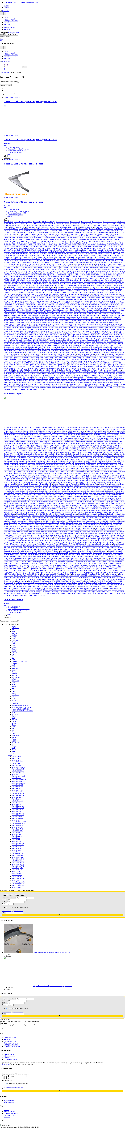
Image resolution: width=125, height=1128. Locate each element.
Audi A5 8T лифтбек (40, 225)
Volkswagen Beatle (54, 377)
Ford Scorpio (82, 259)
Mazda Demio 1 (60, 297)
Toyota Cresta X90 (48, 363)
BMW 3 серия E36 (74, 227)
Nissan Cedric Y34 (90, 320)
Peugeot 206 (49, 336)
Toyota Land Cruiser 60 (48, 368)
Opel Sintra (58, 335)
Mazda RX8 (18, 299)
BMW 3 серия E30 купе (59, 227)
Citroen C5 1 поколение (106, 243)
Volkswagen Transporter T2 (42, 386)
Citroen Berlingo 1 (86, 241)
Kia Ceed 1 (7, 285)
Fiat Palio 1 (76, 252)
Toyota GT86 (61, 365)
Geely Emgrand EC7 (112, 260)
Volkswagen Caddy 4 (107, 377)
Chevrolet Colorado (112, 234)
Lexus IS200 (117, 290)
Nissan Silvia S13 (81, 327)
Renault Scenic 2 (79, 343)
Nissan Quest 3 (48, 327)
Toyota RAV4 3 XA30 (87, 372)
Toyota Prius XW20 (23, 372)
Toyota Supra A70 (9, 375)
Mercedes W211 (85, 305)
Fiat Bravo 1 (24, 252)
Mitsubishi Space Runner (43, 317)
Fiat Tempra (116, 252)
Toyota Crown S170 (114, 363)
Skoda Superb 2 (19, 349)
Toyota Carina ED (103, 357)
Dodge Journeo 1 (10, 250)
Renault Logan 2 (101, 342)
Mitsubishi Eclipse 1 (106, 308)
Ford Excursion (111, 253)
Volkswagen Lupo (83, 380)
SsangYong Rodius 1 (15, 350)
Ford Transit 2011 (29, 260)
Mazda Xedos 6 (50, 299)
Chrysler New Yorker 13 (11, 241)
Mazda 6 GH (53, 296)
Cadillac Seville (70, 230)
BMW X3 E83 (118, 229)
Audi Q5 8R (115, 225)
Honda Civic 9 (89, 266)
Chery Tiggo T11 (69, 232)
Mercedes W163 (97, 303)
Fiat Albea (7, 252)
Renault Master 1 (112, 342)
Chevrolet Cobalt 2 (99, 234)
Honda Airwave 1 (100, 264)
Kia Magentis (71, 285)
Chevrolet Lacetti (80, 236)
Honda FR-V (9, 267)
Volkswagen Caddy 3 (93, 377)
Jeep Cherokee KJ (65, 282)
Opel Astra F (81, 331)
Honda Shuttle (40, 269)
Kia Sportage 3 (10, 289)
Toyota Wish (118, 375)
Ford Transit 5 (56, 260)
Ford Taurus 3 (109, 259)
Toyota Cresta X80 (35, 363)
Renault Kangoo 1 (9, 342)
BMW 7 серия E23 (43, 229)
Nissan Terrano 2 (105, 329)
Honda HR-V (18, 267)
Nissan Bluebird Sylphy (36, 320)
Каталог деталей (9, 19)
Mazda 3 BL (64, 294)
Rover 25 (37, 345)
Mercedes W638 (42, 306)
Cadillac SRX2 (90, 230)
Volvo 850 (116, 386)
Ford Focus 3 (23, 257)
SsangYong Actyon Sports (55, 349)
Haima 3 (20, 264)
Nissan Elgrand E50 (34, 322)
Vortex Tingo (92, 387)
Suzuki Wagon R (38, 356)
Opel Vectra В (105, 335)
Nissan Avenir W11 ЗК (11, 320)
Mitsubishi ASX (102, 306)
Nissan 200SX (18, 319)
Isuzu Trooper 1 (106, 280)
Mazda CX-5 (34, 297)
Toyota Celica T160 (23, 359)
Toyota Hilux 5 (30, 366)
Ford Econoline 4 (60, 253)
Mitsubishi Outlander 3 (87, 313)
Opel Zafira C (14, 336)
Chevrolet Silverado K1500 (50, 238)
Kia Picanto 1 (100, 285)
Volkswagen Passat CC (100, 382)
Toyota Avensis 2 (102, 356)
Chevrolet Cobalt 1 (87, 234)
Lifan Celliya (83, 292)
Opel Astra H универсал (11, 333)
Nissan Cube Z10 (115, 320)
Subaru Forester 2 (53, 350)
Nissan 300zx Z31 (41, 319)
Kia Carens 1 (78, 283)
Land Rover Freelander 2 (114, 289)
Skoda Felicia (51, 347)
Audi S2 (122, 225)
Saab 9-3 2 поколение (74, 345)
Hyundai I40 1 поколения (38, 275)
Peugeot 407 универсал (11, 338)
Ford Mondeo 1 (102, 257)
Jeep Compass (99, 282)
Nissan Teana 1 (73, 329)
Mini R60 (68, 306)
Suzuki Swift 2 (119, 354)
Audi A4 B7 (12, 225)
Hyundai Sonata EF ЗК (98, 276)
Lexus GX (103, 290)
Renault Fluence (115, 340)
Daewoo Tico (87, 246)
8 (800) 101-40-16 (14, 33)
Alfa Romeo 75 (11, 223)
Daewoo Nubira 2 (77, 246)
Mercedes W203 (31, 305)
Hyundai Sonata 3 (66, 276)
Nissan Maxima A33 (115, 322)
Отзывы (6, 7)
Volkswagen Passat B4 (41, 382)
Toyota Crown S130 (61, 363)
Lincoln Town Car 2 (36, 294)
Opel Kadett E (110, 333)
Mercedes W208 (53, 305)
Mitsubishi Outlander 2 (72, 313)
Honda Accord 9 (89, 264)
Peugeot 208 (66, 336)
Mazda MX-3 (120, 297)
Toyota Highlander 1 (113, 365)
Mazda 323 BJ (35, 296)
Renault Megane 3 (40, 343)
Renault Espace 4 (103, 340)
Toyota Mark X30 (33, 370)
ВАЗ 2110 (108, 387)
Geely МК (14, 262)
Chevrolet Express (68, 236)
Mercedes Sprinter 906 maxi (41, 301)
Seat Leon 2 (23, 347)
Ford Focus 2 (14, 257)
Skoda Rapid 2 (107, 347)
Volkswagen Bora (65, 377)
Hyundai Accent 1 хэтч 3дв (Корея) (21, 271)
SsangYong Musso (109, 349)
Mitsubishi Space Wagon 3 (91, 317)
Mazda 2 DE (55, 294)
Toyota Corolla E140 (113, 359)
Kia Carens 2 (99, 283)
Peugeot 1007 (23, 336)
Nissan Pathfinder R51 (110, 324)
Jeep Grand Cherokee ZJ (25, 283)
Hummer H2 (106, 269)
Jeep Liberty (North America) (43, 283)
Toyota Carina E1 (91, 357)
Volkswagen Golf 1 (16, 379)
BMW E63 (99, 229)
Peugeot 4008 (101, 336)
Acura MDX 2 (18, 222)
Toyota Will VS (108, 375)
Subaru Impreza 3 (77, 350)
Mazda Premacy (9, 299)
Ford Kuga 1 (70, 257)
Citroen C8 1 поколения (19, 245)
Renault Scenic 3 (91, 343)
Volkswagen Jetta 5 (47, 380)
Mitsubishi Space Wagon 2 (74, 317)
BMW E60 (92, 229)
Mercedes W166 (108, 303)
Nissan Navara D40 (73, 324)
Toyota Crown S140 (74, 363)
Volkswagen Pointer (10, 384)
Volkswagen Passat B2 (11, 382)
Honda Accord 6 (39, 264)
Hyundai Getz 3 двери (33, 273)
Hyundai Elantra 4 (88, 271)
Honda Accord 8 (78, 264)
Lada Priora (19, 289)
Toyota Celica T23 (62, 359)
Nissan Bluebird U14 (64, 320)
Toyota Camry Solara (36, 357)
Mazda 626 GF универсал (105, 296)
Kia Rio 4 (25, 287)
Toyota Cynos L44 (10, 365)
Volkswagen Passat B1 (113, 380)
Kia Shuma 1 (50, 287)
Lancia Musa (37, 289)
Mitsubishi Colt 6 (33, 308)
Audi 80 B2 (60, 223)
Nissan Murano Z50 (34, 324)
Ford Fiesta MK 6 (103, 255)
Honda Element (113, 266)
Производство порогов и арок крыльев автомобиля (21, 2)
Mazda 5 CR (44, 296)
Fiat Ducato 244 (60, 252)
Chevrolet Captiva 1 (74, 234)
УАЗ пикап (41, 389)
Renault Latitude (79, 342)
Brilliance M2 (38, 230)
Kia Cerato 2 (40, 285)
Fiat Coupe (43, 252)
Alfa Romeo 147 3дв (48, 222)
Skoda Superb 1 (9, 349)
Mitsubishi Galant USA (77, 310)
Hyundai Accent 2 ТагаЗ (41, 271)
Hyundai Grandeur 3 (79, 273)
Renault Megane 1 (15, 343)
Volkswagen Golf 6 (87, 379)
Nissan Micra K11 (9, 324)
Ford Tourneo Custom (17, 260)
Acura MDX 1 (8, 222)
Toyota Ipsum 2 (114, 366)
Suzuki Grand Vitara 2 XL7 (33, 354)
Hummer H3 (114, 269)
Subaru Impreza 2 (65, 350)
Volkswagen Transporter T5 (96, 386)
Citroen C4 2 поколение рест (88, 243)
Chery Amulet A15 (112, 230)
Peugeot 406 (110, 336)
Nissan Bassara (23, 320)
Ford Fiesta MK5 (114, 255)
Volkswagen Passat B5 (55, 382)
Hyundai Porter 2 (96, 275)
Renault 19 (59, 340)
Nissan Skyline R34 (23, 329)
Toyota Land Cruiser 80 (79, 368)
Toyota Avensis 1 (90, 356)
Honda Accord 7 (50, 264)
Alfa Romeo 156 (75, 222)
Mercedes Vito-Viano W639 (49, 303)
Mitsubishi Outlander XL (103, 313)
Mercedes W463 (31, 306)
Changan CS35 (100, 230)
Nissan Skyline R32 (118, 327)
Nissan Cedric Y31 (78, 320)
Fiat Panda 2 (85, 252)
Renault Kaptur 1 (33, 342)
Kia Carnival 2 (118, 283)
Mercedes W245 (9, 306)
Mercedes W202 (20, 305)
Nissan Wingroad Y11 (33, 331)
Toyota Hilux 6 (40, 366)
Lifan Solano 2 (109, 292)
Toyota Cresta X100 (10, 363)
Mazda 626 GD (81, 296)
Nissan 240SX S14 (29, 319)
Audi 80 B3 (68, 223)
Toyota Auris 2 (80, 356)
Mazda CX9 (51, 297)
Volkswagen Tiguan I (104, 384)
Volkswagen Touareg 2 (12, 386)
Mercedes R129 (27, 301)
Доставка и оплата (10, 22)
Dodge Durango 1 (108, 248)
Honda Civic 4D (34, 266)
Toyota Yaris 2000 (28, 377)
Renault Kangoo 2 (21, 342)
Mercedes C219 (71, 299)
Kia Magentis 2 (81, 285)
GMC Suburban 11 (34, 262)
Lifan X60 (118, 292)
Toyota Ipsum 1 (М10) (101, 366)
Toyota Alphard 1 (49, 356)
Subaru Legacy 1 (89, 350)
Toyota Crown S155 (101, 363)
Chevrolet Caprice (48, 234)
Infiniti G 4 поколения (27, 280)
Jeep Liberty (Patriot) (59, 283)
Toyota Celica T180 (36, 359)
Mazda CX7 (42, 297)
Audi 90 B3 (84, 223)
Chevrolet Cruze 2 (20, 236)
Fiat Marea (69, 252)
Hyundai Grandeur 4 (92, 273)
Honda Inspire (27, 267)
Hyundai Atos (54, 271)
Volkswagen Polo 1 (23, 384)
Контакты (7, 24)
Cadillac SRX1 (80, 230)
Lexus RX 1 (58, 292)
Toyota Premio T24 (94, 370)
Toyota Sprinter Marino (34, 373)
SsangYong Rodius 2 (29, 350)
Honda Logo (68, 267)
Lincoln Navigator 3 (23, 294)
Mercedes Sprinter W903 (16, 303)
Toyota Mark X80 (45, 370)
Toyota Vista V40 (77, 375)
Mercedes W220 (107, 305)
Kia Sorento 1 (68, 287)
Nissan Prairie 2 (53, 326)
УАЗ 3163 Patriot (31, 389)
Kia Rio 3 (18, 287)
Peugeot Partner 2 (28, 340)
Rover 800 (63, 345)
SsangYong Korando (83, 349)
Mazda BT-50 (24, 297)
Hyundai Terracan (58, 278)
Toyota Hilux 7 (50, 366)
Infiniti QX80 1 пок (80, 280)
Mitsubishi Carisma (114, 306)
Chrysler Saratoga (49, 241)
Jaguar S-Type (36, 282)
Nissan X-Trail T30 (15, 97)
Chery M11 (52, 232)
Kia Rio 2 (11, 287)
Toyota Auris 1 (70, 356)
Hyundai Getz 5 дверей (48, 273)
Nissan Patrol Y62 (41, 326)
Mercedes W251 (20, 306)
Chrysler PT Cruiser (37, 241)
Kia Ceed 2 (15, 285)
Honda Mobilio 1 (78, 267)
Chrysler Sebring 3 (74, 241)
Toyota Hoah (89, 366)
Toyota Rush (99, 372)
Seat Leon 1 (15, 347)
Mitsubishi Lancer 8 (93, 312)
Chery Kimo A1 (43, 232)
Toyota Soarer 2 (10, 373)
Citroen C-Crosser (98, 241)
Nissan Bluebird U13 (51, 320)
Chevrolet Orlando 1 (10, 238)
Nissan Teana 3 (83, 329)
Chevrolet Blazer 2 (36, 234)
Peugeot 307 (92, 336)
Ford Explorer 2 (52, 255)
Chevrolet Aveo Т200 (10, 234)
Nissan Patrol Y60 (17, 326)
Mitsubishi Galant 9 (63, 310)
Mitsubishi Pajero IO (48, 315)
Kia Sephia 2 (41, 287)
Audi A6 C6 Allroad (79, 225)
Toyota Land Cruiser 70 (64, 368)
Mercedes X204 (53, 306)
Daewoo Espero (112, 245)
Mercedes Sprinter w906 (32, 303)
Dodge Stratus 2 (98, 250)
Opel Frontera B (91, 333)
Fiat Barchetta (15, 252)
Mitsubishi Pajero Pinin (77, 315)
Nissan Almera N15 (92, 319)
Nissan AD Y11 (53, 319)
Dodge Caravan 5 (96, 248)
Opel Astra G (90, 331)
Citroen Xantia (76, 245)
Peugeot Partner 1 (16, 340)
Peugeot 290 (75, 336)
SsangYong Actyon (40, 349)
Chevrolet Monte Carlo (104, 236)
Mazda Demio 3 (82, 297)
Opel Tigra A (67, 335)
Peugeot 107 (41, 336)
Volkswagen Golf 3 (48, 379)
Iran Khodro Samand (93, 280)
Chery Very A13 (80, 232)
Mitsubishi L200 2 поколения (107, 310)
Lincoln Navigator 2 (10, 294)
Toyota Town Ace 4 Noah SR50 (50, 375)
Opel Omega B (50, 335)
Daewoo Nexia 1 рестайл (51, 246)
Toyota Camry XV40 (64, 357)
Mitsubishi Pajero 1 (117, 313)
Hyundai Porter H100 (108, 275)
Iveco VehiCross (26, 282)
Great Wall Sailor (91, 262)
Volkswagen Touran (27, 386)
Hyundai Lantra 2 (73, 275)
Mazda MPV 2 (100, 297)
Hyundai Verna (114, 278)
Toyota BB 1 (17, 357)
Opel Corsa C (61, 333)
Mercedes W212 (96, 305)
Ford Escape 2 (80, 253)
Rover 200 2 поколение (25, 345)
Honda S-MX (31, 269)
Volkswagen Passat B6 (70, 382)
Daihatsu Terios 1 (118, 246)
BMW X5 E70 (18, 230)
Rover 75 (51, 345)
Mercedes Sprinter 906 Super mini (100, 301)
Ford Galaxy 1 (40, 257)
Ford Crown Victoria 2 (36, 253)
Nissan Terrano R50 (117, 329)
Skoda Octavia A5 (74, 347)
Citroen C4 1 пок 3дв (57, 243)
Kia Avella (70, 283)
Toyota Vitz (87, 375)
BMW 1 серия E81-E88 (17, 227)
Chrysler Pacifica (25, 241)
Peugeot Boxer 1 (84, 338)
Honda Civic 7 (64, 266)
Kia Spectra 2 (101, 287)
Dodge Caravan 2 (61, 248)
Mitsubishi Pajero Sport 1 (93, 315)
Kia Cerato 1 (31, 285)
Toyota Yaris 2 (18, 377)
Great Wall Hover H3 (67, 262)
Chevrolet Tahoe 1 (17, 239)
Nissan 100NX (117, 317)
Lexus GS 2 (87, 290)
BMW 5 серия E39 (17, 229)
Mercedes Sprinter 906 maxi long (61, 301)
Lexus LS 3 (31, 292)
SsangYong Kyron (96, 349)
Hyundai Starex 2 (34, 278)
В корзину (7, 158)
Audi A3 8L (92, 223)
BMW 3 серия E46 (87, 227)
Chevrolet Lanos (91, 236)
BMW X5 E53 (8, 230)
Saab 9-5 (85, 345)
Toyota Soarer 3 (21, 373)
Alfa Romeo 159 (86, 222)
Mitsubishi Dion (95, 308)
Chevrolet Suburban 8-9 (108, 238)
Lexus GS (79, 290)
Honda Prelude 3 (21, 269)
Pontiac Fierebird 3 (40, 340)
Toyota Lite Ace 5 (112, 368)
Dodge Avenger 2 (40, 248)
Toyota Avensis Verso (115, 356)
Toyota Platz (83, 370)
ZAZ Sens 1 (100, 387)
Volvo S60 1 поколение (47, 387)
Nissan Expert (59, 322)
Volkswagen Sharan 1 (90, 384)
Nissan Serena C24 (69, 327)
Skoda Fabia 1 (32, 347)
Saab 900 (91, 345)
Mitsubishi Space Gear (27, 317)
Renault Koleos (44, 342)
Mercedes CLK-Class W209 (102, 299)
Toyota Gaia (52, 365)
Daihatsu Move (97, 246)
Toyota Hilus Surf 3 (19, 366)
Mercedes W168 (118, 303)
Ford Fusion (31, 257)
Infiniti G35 (38, 280)
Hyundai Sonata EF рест (113, 276)
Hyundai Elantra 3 (76, 271)
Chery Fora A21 (32, 232)
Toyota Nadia (56, 370)
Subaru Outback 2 (47, 352)
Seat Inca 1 (7, 347)
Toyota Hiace (70, 365)
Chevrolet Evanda (56, 236)
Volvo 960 (13, 387)
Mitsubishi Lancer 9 (106, 312)
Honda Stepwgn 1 (51, 269)
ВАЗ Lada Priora (9, 389)
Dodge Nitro (31, 250)
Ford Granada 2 (60, 257)
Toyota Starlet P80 (106, 373)
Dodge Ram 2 (39, 250)
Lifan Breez (74, 292)
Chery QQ (59, 232)
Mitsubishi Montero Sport (41, 313)
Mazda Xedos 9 (60, 299)
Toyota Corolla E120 (99, 359)
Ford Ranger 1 (54, 259)
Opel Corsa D (70, 333)
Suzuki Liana (99, 354)
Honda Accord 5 (28, 264)
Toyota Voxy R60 (97, 375)
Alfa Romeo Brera (22, 223)
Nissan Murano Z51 (47, 324)
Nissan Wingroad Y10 (19, 331)
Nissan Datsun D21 (21, 322)
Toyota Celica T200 (49, 359)
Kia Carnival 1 (108, 283)
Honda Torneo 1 (86, 269)
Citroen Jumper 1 (42, 245)
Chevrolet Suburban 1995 (92, 238)
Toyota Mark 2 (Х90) (20, 370)
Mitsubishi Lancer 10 (53, 312)
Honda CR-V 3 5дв (101, 266)
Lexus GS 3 (95, 290)
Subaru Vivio (96, 352)
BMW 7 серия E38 (69, 229)
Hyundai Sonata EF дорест (81, 276)
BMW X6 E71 (28, 230)
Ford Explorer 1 (41, 255)
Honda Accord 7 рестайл (64, 264)
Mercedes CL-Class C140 (84, 299)
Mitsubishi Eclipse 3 (11, 310)
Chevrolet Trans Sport (70, 239)
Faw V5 (114, 250)
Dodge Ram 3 (49, 250)
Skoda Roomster (118, 347)
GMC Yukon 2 (55, 262)
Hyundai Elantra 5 (100, 271)
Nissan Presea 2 (96, 326)
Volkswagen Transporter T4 (78, 386)
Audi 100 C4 (52, 223)
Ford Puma (46, 259)
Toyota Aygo (8, 357)
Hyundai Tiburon (70, 278)
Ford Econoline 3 (48, 253)
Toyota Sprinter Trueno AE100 (51, 373)
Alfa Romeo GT (34, 223)
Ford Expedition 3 (30, 255)
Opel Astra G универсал (102, 331)
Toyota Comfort (87, 359)
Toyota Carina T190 (10, 359)
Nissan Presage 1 (64, 326)
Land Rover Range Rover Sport (50, 290)
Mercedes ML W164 (14, 301)
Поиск (25, 67)
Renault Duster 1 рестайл (90, 340)
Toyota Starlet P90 (119, 373)
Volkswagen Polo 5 (61, 384)
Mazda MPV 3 (110, 297)
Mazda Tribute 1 (28, 299)
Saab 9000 (98, 345)
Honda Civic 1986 (23, 266)
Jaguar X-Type (46, 282)
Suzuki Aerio (105, 352)
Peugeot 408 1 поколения (28, 338)
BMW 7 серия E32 (56, 229)
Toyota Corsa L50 (115, 361)
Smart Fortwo (29, 349)
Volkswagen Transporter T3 (60, 386)
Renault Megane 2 (27, 343)
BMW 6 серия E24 (30, 229)
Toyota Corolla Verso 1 (35, 361)
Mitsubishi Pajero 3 (23, 315)
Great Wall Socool (102, 262)
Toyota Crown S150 (87, 363)
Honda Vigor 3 (96, 269)
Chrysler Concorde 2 (113, 239)
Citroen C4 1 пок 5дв (71, 243)
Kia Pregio (117, 285)
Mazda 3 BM (73, 294)
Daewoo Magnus (15, 246)
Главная (6, 17)
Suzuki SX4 (17, 356)
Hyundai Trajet (93, 278)
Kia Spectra (92, 287)
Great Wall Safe (80, 262)
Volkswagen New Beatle (97, 380)
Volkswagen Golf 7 (99, 379)
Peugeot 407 (119, 336)
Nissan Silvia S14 (93, 327)
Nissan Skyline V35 (36, 329)
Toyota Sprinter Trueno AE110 (71, 373)
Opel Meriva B (10, 335)
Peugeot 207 (58, 336)
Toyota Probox (34, 372)
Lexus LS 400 (40, 292)
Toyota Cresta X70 (23, 363)
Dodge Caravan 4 (85, 248)
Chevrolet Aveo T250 (117, 232)
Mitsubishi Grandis (91, 310)
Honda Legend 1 (58, 267)
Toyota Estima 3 (42, 365)
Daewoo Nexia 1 (36, 246)
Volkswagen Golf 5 (74, 379)
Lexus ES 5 (72, 290)
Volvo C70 (20, 387)
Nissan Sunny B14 (49, 329)
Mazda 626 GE (92, 296)
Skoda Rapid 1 (97, 347)
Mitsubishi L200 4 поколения (26, 312)
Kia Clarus (56, 285)
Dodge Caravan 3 (73, 248)
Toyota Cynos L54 (22, 365)
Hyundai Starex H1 (46, 278)
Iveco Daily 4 (16, 282)
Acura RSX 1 (37, 222)
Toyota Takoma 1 (33, 375)
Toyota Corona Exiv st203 (68, 361)
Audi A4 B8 (21, 225)
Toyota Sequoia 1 (109, 372)
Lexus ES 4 (64, 290)
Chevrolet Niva (117, 236)
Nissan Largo (80, 322)
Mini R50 (61, 306)
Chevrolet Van (82, 239)
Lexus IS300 (17, 292)
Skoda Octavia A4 (62, 347)
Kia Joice (64, 285)
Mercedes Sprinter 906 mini (80, 301)
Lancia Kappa (28, 289)
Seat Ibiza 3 (118, 345)
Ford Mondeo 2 (112, 257)
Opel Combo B (42, 333)
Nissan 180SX (8, 319)
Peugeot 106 (32, 336)
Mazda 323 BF (15, 296)
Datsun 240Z (18, 248)
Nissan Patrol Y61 (29, 326)
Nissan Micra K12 (21, 324)
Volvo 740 (109, 386)
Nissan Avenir (116, 319)
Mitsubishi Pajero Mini (63, 315)
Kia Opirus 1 (91, 285)
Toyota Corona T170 (102, 361)
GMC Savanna (23, 262)
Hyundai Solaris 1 (43, 276)
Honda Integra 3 (38, 267)
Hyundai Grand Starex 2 (64, 273)
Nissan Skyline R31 (105, 327)
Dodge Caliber (50, 248)
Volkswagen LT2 (71, 380)
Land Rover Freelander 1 (98, 289)
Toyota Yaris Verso (41, 377)
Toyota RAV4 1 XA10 (58, 372)
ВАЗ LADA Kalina (118, 387)
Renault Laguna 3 (67, 342)
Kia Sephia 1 (33, 287)
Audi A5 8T (29, 225)
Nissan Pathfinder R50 (96, 324)
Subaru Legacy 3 (111, 350)
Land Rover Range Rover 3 (30, 290)
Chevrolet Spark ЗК (77, 238)
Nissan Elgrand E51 (48, 322)
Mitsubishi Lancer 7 (80, 312)
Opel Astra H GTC (117, 331)
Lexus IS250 (8, 292)
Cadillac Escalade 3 (58, 230)
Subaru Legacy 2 (100, 350)
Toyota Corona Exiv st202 (51, 361)
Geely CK (102, 260)
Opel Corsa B (52, 333)
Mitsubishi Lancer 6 (67, 312)
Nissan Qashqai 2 (37, 327)
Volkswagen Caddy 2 (78, 377)
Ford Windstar (94, 260)
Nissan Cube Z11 (9, 322)
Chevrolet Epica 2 (44, 236)
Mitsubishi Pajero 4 (35, 315)
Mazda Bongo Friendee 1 (12, 297)
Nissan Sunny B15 (61, 329)
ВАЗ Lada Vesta (20, 389)
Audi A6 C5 (60, 225)
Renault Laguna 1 (55, 342)
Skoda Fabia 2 (42, 347)
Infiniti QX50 (47, 280)
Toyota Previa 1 (106, 370)
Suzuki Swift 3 (8, 356)
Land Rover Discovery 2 (49, 289)
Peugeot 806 (75, 338)
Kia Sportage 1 (110, 287)
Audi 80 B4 (76, 223)
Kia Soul (85, 287)
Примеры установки (11, 21)
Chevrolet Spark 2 (65, 238)
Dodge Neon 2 (21, 250)
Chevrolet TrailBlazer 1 (55, 239)
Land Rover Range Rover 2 (12, 290)
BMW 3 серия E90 (100, 227)
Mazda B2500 (119, 296)
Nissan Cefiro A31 (103, 320)
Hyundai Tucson (104, 278)
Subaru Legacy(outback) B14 (32, 352)
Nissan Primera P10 (107, 326)
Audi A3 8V (108, 223)
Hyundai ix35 (51, 275)
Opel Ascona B (71, 331)
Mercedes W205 (42, 305)
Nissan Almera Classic (66, 319)
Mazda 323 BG (25, 296)
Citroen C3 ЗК (45, 243)
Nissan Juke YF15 (69, 322)
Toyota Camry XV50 (78, 357)
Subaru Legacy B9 (16, 352)
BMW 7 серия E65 (82, 229)
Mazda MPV (92, 297)
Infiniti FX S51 (14, 280)
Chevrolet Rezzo (22, 238)
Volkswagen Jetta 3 (34, 380)
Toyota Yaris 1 (8, 377)
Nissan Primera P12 (13, 327)
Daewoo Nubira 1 (65, 246)
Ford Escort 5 (90, 253)
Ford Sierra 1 (91, 259)
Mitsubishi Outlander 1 (57, 313)
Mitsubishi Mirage (27, 313)
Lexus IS (110, 290)
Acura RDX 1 (27, 222)
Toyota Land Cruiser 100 (16, 368)
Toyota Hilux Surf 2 (62, 366)
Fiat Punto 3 (102, 252)
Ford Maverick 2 (91, 257)
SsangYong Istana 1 (70, 349)
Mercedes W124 (75, 303)
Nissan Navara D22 (60, 324)
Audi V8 (6, 227)
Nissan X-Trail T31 (60, 331)
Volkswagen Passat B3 (26, 382)
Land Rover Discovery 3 (65, 289)
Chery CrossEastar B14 (19, 232)
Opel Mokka (20, 335)
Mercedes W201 (9, 305)
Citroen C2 (108, 241)
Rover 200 (14, 345)
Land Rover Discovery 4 (81, 289)
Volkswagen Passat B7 (85, 382)
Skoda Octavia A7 (86, 347)
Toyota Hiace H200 (81, 365)
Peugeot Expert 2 (107, 338)
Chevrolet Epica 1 (32, 236)
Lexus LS (24, 292)
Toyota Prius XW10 (10, 372)
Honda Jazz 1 (48, 267)
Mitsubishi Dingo (83, 308)
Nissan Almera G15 (79, 319)
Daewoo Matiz (26, 246)
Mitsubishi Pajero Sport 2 (110, 315)
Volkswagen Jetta (21, 380)
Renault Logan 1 (90, 342)
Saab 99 (104, 345)
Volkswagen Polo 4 (49, 384)
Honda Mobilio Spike (91, 267)
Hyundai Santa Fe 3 (30, 276)
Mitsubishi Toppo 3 (106, 317)
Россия (6, 6)
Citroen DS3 (32, 245)
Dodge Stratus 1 (87, 250)
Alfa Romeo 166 (97, 222)
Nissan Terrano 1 (94, 329)
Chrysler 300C (91, 239)
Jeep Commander (89, 282)
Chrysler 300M (102, 239)
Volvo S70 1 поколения (63, 387)
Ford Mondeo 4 (16, 259)
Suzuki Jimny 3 (82, 354)
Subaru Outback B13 (72, 352)
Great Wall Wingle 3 (115, 262)
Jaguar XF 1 (55, 282)
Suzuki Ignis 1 (62, 354)
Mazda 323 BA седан (84, 294)
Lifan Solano (100, 292)
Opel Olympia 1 (40, 335)
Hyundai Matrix (85, 275)
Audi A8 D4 (106, 225)
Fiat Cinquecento (34, 252)
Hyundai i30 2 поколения (21, 275)
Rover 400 (43, 345)
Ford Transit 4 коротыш (43, 260)
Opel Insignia (101, 333)
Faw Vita (121, 250)
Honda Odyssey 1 (104, 267)
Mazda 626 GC (71, 296)
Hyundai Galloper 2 (113, 271)
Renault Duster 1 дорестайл (72, 340)
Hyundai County (64, 271)
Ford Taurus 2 (100, 259)
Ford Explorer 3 (63, 255)
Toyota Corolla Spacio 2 (19, 361)
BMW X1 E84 (108, 229)
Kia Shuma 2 (59, 287)
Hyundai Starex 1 (22, 278)
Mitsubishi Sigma (14, 317)
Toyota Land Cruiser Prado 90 (97, 368)
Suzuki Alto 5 (114, 352)
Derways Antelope (28, 248)
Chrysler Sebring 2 (62, 241)
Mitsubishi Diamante (71, 308)
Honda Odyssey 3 (9, 269)
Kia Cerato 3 (49, 285)
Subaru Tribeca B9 (85, 352)
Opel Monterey (29, 335)
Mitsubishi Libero (15, 313)
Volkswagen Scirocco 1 (75, 384)
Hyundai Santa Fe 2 (17, 276)
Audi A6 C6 (68, 225)
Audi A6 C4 (51, 225)
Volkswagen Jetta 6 (59, 380)
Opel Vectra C (95, 335)
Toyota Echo (33, 365)
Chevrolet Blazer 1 (24, 234)
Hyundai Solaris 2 (54, 276)
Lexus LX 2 (49, 292)
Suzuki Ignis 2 (71, 354)
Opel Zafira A (114, 335)
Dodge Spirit (68, 250)
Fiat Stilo (109, 252)
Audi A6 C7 (90, 225)
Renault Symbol (102, 343)
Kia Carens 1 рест (88, 283)
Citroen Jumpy (52, 245)
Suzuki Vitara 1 (27, 356)
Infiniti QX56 (56, 280)
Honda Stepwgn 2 (63, 269)
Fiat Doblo (51, 252)
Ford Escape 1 (71, 253)
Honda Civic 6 (54, 266)
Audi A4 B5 (117, 223)
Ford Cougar (24, 253)
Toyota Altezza (60, 356)
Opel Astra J (24, 333)
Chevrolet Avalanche (103, 232)
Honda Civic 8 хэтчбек (77, 266)
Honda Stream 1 (75, 269)
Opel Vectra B (86, 335)
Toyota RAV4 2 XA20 (73, 372)
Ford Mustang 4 (37, 259)
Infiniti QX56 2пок (67, 280)
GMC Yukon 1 (45, 262)
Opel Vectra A (76, 335)
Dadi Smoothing (101, 245)
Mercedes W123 (64, 303)
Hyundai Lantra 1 (61, 275)
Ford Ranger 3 (64, 259)
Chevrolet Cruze (9, 236)
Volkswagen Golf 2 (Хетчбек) (32, 379)
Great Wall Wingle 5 (10, 264)
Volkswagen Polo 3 (36, 384)
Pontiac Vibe (51, 340)
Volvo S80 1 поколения (79, 387)
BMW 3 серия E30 (45, 227)
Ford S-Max (73, 259)
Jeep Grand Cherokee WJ (113, 282)
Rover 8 (56, 345)
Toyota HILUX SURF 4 (77, 366)
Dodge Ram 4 (58, 250)
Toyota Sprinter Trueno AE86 (91, 373)
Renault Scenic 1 (68, 343)
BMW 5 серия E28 (113, 227)
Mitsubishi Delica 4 (58, 308)
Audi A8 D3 (98, 225)
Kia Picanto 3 (109, 285)
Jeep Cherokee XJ (77, 282)
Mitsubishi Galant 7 (38, 310)
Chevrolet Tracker (41, 239)
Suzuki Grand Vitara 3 (50, 354)
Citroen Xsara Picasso (88, 245)
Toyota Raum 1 (45, 372)
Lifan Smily (91, 292)
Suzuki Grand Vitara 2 (17, 354)
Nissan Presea (85, 326)
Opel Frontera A (80, 333)
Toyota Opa (64, 370)
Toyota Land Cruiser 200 (32, 368)
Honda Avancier (112, 264)
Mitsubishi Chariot (9, 308)
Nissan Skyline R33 (10, 329)
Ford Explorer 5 (84, 255)
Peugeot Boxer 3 (96, 338)
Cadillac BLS (47, 230)
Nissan (7, 72)
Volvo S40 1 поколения (31, 387)
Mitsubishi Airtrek (90, 306)
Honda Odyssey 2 (115, 267)
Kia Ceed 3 (23, 285)
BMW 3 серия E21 (32, 227)
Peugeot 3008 (83, 336)
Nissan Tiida (8, 331)
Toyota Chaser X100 (75, 359)
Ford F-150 (93, 255)
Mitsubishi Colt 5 (21, 308)
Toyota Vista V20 (66, 375)
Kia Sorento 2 (77, 287)
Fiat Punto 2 (93, 252)
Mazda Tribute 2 (39, 299)
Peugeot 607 (66, 338)
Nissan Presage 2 (75, 326)
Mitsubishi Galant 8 (51, 310)
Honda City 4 (12, 266)
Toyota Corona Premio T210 (86, 361)
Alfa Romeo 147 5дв (62, 222)
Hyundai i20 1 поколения (108, 273)
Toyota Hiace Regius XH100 (97, 365)
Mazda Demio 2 (71, 297)
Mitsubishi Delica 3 (45, 308)
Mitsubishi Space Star (58, 317)
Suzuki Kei (90, 354)
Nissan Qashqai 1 (25, 327)
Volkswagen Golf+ (10, 380)
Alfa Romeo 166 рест (109, 222)
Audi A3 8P (100, 223)
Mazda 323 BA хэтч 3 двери (101, 294)
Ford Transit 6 (65, 260)
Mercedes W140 (86, 303)
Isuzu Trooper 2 (116, 280)
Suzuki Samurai (109, 354)
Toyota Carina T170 (116, 357)
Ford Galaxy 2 (50, 257)
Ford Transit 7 (84, 260)
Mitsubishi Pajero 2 (10, 315)
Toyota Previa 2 (116, 370)
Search (6, 65)
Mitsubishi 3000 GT (78, 306)
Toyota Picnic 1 (74, 370)
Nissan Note (84, 324)
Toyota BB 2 (25, 357)
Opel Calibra (33, 333)
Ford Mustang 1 (26, 259)
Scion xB (111, 345)
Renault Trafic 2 (112, 343)
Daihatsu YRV (8, 248)
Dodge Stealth (77, 250)
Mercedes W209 (64, 305)
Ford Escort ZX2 (100, 253)
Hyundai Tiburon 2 (82, 278)
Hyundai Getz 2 (20, 273)
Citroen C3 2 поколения (19, 243)
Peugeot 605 (58, 338)
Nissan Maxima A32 (101, 322)
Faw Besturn (108, 250)
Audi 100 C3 (43, 223)
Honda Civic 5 (44, 266)
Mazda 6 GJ (62, 296)
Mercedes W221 (118, 305)
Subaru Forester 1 (42, 350)
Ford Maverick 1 (80, 257)
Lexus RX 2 (66, 292)
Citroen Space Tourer (64, 245)
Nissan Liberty (89, 322)
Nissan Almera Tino (105, 319)
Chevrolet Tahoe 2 (29, 239)
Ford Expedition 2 (18, 255)
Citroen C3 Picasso (34, 243)
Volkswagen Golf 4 (61, 379)
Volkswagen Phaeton (114, 382)
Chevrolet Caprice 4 (61, 234)
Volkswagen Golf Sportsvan (115, 379)
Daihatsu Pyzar (107, 246)
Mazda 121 (47, 294)
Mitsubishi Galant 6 (25, 310)
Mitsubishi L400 (41, 312)
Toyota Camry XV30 (50, 357)
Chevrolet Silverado (35, 238)
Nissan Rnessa (57, 327)
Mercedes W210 (75, 305)
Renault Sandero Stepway (54, 343)
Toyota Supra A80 (21, 375)
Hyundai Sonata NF (10, 278)
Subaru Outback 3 (59, 352)
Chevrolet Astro (91, 232)
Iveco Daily (7, 282)
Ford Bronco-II (14, 253)
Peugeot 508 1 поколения (45, 338)
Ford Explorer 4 (73, 255)
